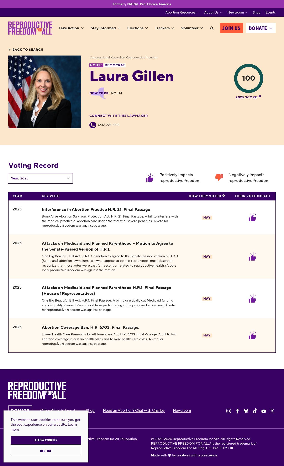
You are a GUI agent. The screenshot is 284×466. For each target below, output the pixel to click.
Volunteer (190, 28)
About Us (211, 12)
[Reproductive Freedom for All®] (30, 28)
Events (270, 12)
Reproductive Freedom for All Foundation (105, 439)
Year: (15, 178)
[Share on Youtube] (263, 411)
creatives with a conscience (197, 455)
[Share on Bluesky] (246, 411)
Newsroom (235, 12)
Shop (257, 12)
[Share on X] (272, 411)
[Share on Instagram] (228, 411)
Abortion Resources (180, 12)
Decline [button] (46, 451)
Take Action (69, 28)
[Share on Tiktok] (255, 411)
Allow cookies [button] (46, 440)
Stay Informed (103, 28)
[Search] (212, 28)
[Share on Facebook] (237, 411)
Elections (135, 28)
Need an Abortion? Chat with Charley (134, 410)
